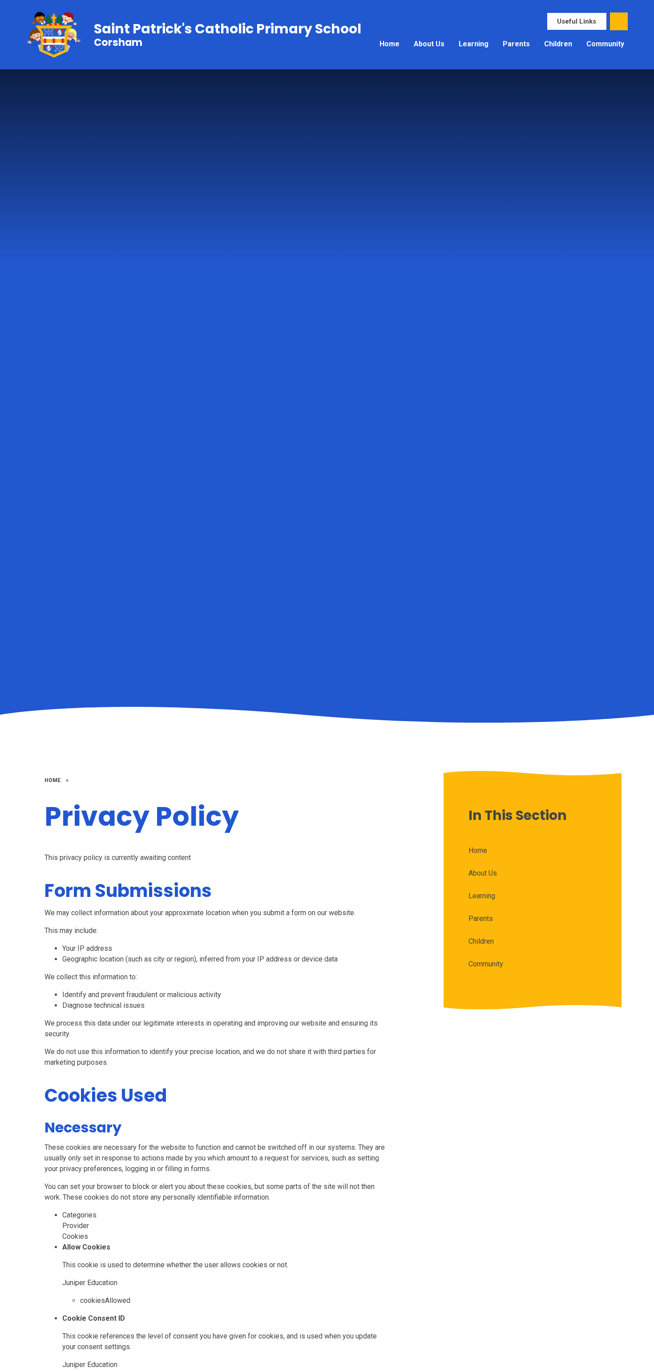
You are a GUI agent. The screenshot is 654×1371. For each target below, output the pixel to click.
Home (52, 780)
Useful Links (576, 21)
